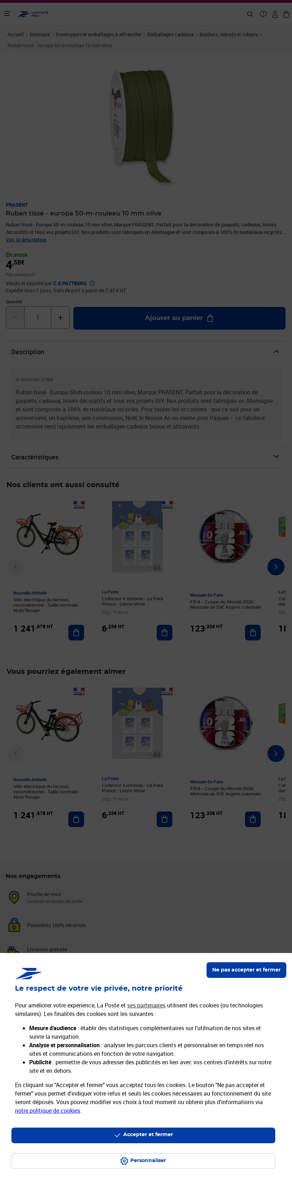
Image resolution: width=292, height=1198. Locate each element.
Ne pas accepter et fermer (246, 970)
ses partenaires (146, 1005)
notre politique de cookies (47, 1110)
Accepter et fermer (148, 1134)
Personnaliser (148, 1160)
